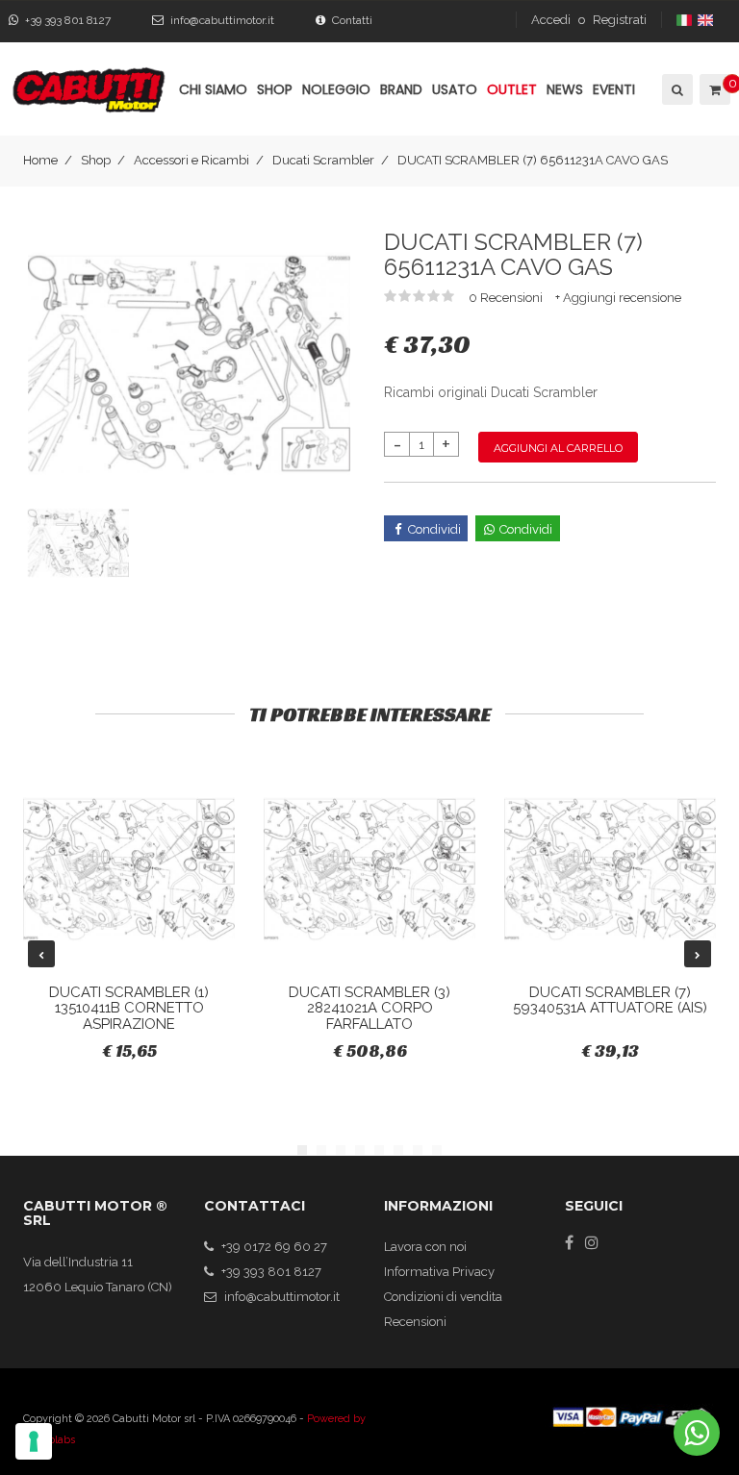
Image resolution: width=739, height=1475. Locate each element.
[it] (685, 20)
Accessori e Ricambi (191, 160)
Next (697, 953)
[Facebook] (569, 1242)
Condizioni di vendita (443, 1296)
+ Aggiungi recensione (618, 297)
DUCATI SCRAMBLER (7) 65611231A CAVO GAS (532, 160)
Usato (454, 89)
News (565, 89)
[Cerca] (676, 89)
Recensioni (415, 1321)
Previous (41, 953)
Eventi (614, 89)
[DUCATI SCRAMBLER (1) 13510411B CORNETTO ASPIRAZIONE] (129, 869)
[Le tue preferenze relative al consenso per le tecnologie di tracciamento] (33, 1441)
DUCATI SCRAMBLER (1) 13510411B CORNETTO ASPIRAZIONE (129, 1008)
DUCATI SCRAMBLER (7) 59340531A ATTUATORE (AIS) (610, 1000)
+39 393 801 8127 (68, 20)
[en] (707, 20)
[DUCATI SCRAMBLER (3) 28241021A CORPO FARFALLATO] (369, 869)
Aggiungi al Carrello (558, 448)
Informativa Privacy (439, 1271)
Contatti (352, 20)
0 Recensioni (507, 297)
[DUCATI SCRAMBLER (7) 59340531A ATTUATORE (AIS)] (610, 869)
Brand (401, 89)
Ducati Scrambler (323, 160)
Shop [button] (275, 89)
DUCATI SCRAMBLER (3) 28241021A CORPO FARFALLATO (369, 1008)
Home (40, 160)
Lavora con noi (425, 1246)
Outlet (512, 89)
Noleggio (336, 89)
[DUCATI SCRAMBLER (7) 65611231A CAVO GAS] (189, 362)
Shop (96, 160)
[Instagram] (592, 1242)
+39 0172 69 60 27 (274, 1246)
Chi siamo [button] (213, 89)
